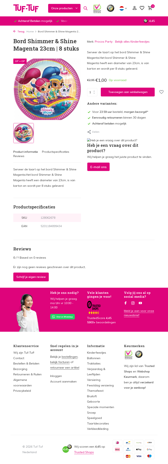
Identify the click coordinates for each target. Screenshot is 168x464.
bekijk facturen (60, 362)
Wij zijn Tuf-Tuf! (23, 352)
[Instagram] (133, 303)
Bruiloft (92, 396)
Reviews (18, 156)
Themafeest (95, 391)
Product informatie (25, 152)
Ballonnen (93, 358)
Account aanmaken (63, 381)
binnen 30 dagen (119, 117)
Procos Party (103, 41)
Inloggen (56, 376)
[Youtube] (140, 303)
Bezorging (20, 369)
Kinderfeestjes (96, 352)
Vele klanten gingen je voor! (99, 295)
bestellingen (70, 357)
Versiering (93, 380)
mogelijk (109, 123)
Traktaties (94, 363)
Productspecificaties (55, 152)
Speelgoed (94, 418)
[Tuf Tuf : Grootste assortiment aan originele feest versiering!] (28, 8)
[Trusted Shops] (110, 8)
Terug (20, 31)
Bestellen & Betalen (26, 363)
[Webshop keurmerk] (97, 8)
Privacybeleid (22, 391)
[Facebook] (125, 303)
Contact (18, 358)
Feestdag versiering (100, 385)
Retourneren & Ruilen (27, 374)
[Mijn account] (134, 8)
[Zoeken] (85, 8)
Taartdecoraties (98, 423)
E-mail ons (98, 167)
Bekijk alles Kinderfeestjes (132, 41)
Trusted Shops (84, 452)
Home (30, 31)
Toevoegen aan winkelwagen (128, 92)
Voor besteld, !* (120, 112)
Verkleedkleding (97, 429)
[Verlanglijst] (142, 8)
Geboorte (93, 401)
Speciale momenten (100, 407)
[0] (149, 8)
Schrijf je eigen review (31, 277)
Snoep (91, 412)
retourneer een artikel (64, 367)
